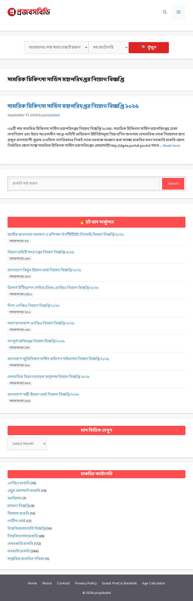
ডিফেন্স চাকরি (18, 513)
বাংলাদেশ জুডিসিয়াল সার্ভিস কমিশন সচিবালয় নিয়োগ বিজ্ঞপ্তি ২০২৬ (58, 359)
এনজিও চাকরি (19, 483)
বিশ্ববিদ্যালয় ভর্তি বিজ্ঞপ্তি (26, 529)
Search (173, 184)
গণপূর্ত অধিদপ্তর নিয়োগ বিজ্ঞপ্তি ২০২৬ (36, 341)
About (47, 583)
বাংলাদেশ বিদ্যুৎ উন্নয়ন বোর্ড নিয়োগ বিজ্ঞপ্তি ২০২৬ (44, 270)
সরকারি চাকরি (19, 551)
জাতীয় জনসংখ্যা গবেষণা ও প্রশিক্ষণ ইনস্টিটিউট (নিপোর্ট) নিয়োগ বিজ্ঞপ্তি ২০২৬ (66, 234)
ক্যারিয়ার (15, 498)
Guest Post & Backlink (119, 583)
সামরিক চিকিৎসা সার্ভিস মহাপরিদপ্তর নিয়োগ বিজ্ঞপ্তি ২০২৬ (73, 106)
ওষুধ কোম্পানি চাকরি (24, 491)
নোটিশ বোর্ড (16, 521)
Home (32, 583)
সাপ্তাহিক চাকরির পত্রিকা (26, 559)
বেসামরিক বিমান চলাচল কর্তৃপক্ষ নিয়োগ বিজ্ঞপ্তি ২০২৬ (48, 377)
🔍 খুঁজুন (148, 47)
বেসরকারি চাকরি (20, 544)
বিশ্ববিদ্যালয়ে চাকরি (23, 536)
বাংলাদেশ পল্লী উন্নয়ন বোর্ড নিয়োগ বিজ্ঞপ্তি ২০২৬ (43, 394)
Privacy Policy (86, 583)
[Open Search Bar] (165, 12)
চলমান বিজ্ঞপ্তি (19, 506)
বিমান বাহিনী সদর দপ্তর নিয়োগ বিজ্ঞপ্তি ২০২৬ (41, 252)
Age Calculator (153, 583)
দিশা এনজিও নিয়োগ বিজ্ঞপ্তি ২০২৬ (34, 306)
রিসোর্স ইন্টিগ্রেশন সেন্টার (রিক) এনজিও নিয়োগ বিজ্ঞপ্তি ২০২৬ (53, 288)
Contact (63, 583)
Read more (171, 146)
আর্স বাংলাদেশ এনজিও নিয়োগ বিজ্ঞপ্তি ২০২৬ (41, 323)
